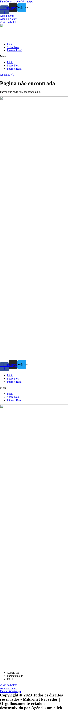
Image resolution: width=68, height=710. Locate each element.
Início (10, 44)
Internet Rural (14, 50)
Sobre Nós (13, 47)
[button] (16, 1)
